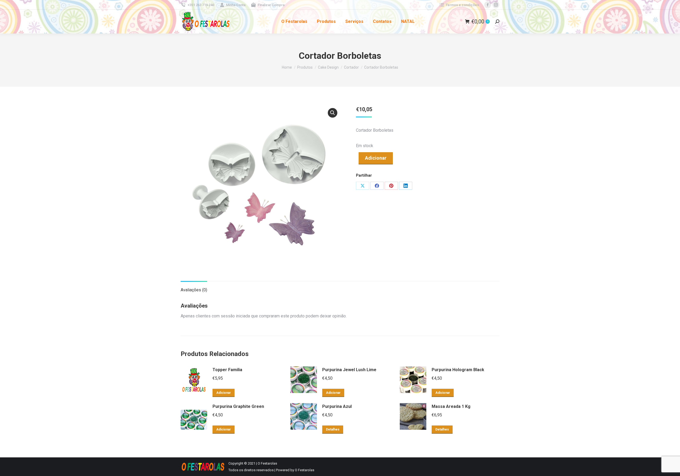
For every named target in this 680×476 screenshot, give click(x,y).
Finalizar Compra (271, 5)
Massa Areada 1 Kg (451, 406)
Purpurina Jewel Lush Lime (349, 369)
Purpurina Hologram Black (458, 369)
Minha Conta (235, 5)
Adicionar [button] (223, 393)
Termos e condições (462, 5)
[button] (332, 113)
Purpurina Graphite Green (238, 406)
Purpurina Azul (337, 406)
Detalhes (332, 429)
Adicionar (375, 158)
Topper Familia (227, 369)
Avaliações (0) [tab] (194, 289)
